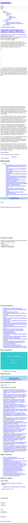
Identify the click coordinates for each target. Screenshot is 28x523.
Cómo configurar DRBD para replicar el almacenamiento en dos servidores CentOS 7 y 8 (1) (14, 462)
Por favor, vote (4, 39)
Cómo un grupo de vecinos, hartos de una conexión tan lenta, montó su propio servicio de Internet (16, 189)
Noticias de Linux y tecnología (9, 371)
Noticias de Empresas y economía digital (14, 23)
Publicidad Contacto (5, 483)
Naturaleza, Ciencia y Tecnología (13, 22)
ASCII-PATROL (12, 17)
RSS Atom (13, 483)
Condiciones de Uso (14, 486)
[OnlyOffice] (8, 27)
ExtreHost (8, 521)
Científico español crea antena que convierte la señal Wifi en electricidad (16, 180)
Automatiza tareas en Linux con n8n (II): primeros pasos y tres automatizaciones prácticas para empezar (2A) (15, 418)
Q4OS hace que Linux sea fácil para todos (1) (13, 473)
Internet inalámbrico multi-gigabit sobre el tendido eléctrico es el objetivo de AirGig (16, 184)
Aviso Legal (22, 486)
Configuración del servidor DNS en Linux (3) (13, 469)
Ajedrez (10, 18)
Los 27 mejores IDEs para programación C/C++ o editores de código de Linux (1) (14, 471)
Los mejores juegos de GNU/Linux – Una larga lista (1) (15, 460)
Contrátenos (8, 13)
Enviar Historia (6, 24)
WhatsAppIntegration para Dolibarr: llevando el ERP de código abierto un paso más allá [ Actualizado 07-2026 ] (15, 410)
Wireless (7, 158)
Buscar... (2, 6)
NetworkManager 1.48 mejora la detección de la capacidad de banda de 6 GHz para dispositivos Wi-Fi (16, 166)
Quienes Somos (6, 486)
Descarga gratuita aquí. (12, 379)
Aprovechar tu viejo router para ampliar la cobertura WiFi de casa (13, 31)
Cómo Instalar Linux (14, 198)
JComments (14, 156)
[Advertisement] (14, 91)
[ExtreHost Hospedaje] (11, 207)
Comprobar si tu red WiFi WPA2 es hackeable (16, 182)
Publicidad (8, 19)
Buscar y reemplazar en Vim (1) (10, 457)
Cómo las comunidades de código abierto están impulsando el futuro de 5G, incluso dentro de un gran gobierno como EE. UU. (16, 177)
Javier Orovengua (22, 34)
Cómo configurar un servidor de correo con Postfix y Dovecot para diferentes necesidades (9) (14, 475)
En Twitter (18, 483)
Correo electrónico (5, 35)
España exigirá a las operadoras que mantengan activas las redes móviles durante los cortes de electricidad (15, 443)
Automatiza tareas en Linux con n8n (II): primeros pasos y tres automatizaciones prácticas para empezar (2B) (15, 450)
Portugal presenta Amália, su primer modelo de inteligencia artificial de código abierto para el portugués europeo (15, 422)
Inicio (4, 11)
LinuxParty (6, 2)
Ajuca (2, 509)
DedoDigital (3, 516)
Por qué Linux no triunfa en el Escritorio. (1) (12, 468)
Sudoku (10, 16)
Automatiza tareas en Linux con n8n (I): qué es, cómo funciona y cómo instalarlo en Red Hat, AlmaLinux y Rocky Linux (14, 426)
